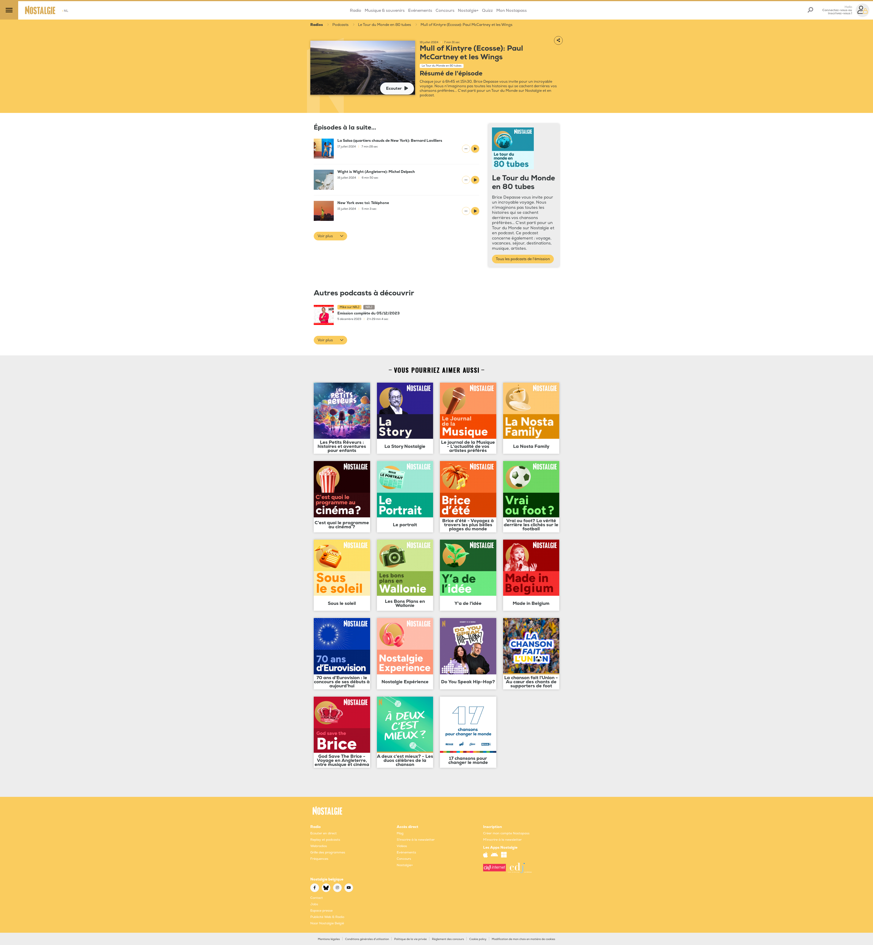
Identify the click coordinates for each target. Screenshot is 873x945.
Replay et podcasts (325, 840)
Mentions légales (329, 939)
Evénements (420, 10)
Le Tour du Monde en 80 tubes (384, 24)
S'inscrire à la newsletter (416, 840)
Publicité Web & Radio (327, 917)
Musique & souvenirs (385, 10)
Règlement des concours (448, 939)
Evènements (406, 852)
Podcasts (340, 24)
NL (65, 11)
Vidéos (402, 846)
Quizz (487, 10)
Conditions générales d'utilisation (367, 939)
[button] (330, 236)
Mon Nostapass (511, 10)
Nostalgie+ (468, 10)
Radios (316, 24)
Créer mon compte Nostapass (506, 833)
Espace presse (321, 911)
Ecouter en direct (323, 833)
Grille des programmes (327, 852)
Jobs (314, 904)
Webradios (318, 846)
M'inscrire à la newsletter (502, 840)
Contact (316, 898)
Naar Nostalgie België (327, 923)
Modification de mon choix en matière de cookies (523, 939)
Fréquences (319, 859)
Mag (400, 833)
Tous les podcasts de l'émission (523, 259)
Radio (355, 10)
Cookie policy (478, 939)
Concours (445, 10)
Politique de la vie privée (410, 939)
